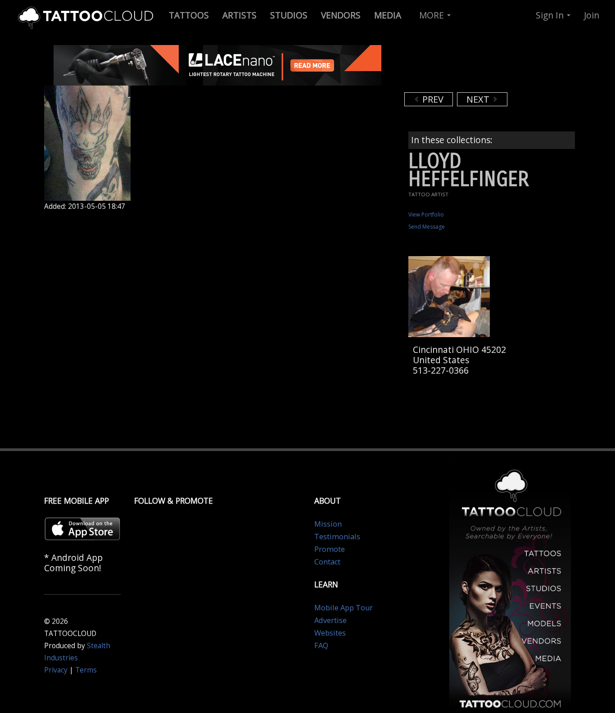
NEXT (479, 99)
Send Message (426, 226)
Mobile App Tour (343, 608)
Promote (329, 549)
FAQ (321, 645)
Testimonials (337, 537)
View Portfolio (426, 214)
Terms (86, 670)
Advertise (330, 620)
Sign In (551, 15)
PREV (431, 99)
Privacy (56, 670)
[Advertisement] (476, 67)
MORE (432, 15)
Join (591, 15)
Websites (330, 633)
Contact (327, 562)
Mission (328, 524)
